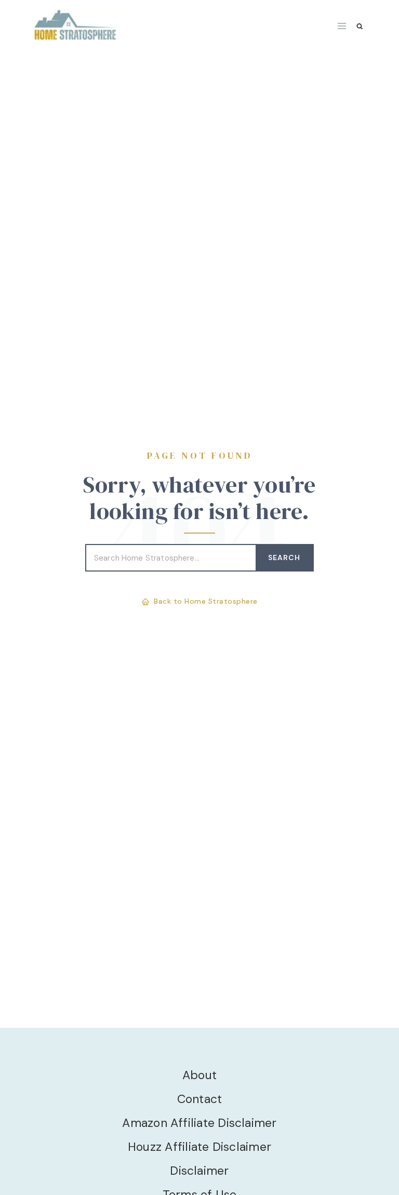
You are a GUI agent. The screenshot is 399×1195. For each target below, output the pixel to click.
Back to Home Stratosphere (206, 601)
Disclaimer (199, 1170)
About (199, 1075)
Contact (199, 1099)
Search (284, 557)
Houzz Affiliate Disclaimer (199, 1146)
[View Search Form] (360, 26)
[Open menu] (342, 26)
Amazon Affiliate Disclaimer (199, 1123)
